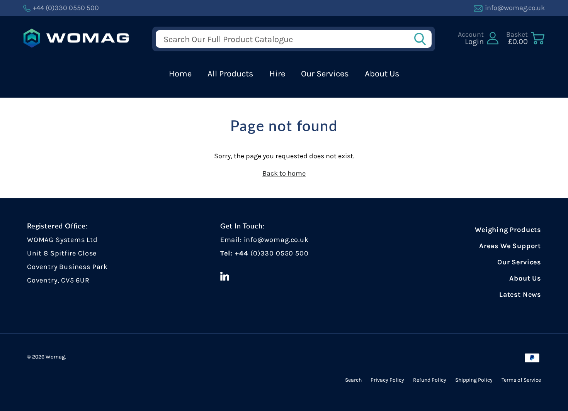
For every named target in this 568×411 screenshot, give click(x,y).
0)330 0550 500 (280, 253)
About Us (382, 74)
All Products (230, 74)
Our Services (325, 74)
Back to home (284, 173)
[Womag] (76, 38)
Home (180, 74)
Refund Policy (429, 380)
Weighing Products (508, 229)
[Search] (422, 39)
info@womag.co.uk (276, 239)
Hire (277, 74)
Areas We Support (510, 246)
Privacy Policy (387, 380)
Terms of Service (521, 380)
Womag (55, 356)
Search (353, 380)
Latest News (520, 294)
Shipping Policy (474, 380)
